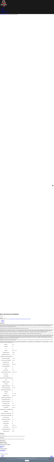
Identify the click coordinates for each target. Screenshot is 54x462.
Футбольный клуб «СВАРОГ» (5, 12)
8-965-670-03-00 (2, 446)
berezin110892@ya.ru (3, 450)
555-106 (1, 447)
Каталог (2, 8)
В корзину (1, 318)
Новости (2, 456)
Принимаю (27, 460)
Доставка (2, 10)
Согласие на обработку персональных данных (27, 452)
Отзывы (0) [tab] (2, 321)
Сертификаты (3, 11)
